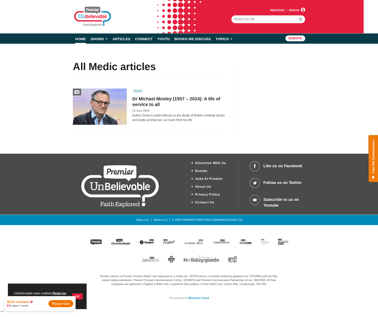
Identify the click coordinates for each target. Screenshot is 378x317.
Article (138, 90)
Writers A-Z (161, 219)
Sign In (294, 10)
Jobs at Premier (209, 178)
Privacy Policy (207, 194)
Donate (201, 171)
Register (277, 10)
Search (300, 19)
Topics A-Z (142, 219)
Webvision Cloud (198, 298)
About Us (203, 186)
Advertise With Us (210, 163)
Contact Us (204, 202)
